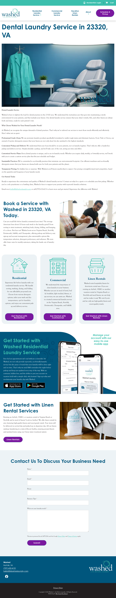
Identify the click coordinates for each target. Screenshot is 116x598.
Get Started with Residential (19, 317)
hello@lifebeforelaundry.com (15, 571)
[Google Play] (35, 385)
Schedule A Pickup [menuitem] (105, 13)
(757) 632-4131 (9, 568)
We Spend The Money (62, 593)
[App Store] (13, 385)
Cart (112, 3)
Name (29, 469)
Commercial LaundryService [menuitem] (57, 13)
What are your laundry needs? (37, 508)
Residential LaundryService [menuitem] (37, 13)
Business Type (32, 499)
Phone (29, 489)
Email (29, 479)
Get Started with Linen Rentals (96, 317)
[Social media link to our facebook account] (6, 576)
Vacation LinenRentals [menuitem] (75, 13)
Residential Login (94, 3)
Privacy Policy (61, 536)
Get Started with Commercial (58, 317)
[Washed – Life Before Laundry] (14, 13)
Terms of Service (72, 536)
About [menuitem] (88, 12)
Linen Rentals (13, 439)
